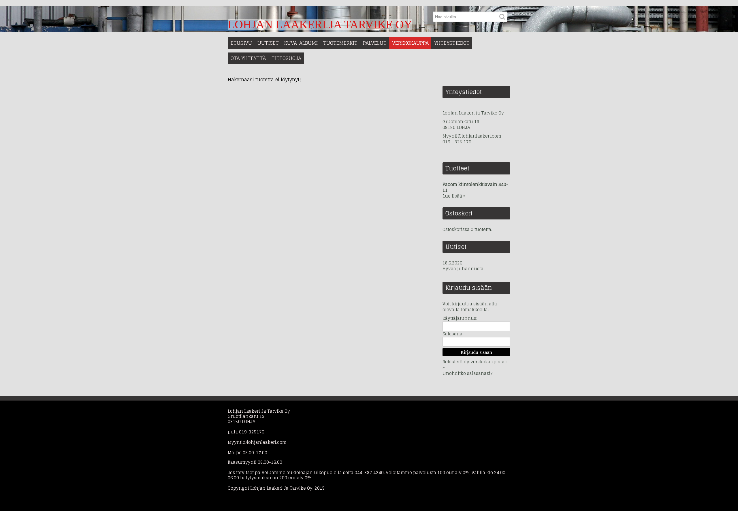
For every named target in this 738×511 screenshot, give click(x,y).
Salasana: (453, 334)
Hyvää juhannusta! (464, 269)
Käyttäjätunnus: (460, 318)
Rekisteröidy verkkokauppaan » (475, 364)
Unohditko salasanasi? (467, 373)
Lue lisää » (454, 196)
